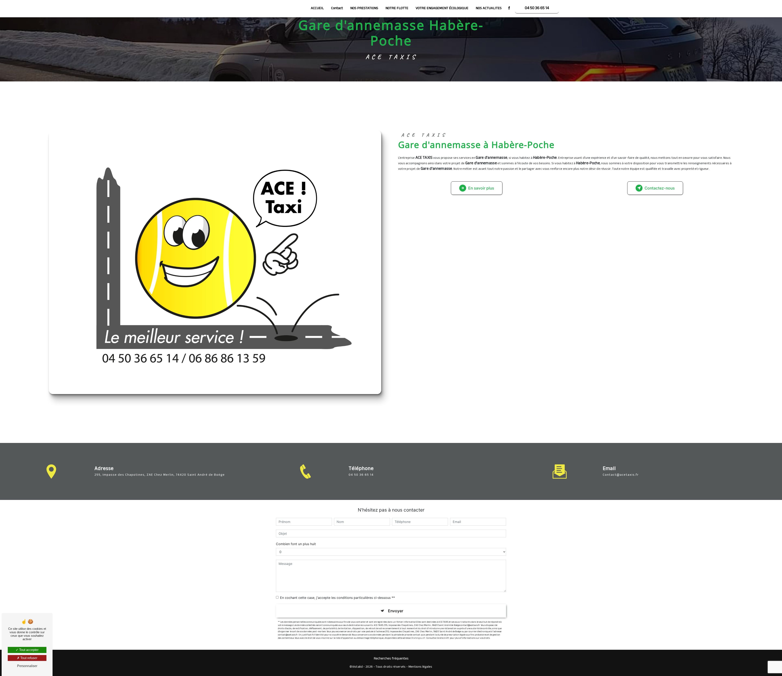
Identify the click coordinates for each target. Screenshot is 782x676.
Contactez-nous (660, 188)
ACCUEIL (317, 8)
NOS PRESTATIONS (364, 8)
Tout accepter (28, 650)
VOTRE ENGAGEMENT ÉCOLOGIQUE (442, 8)
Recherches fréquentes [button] (391, 659)
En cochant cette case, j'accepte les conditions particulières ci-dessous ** (337, 598)
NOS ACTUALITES (489, 8)
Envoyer (395, 610)
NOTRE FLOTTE (397, 8)
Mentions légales (420, 667)
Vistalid (357, 667)
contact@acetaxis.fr (621, 475)
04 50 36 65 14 (537, 8)
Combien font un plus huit (296, 544)
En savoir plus (481, 188)
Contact (337, 8)
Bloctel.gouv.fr (418, 638)
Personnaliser (27, 666)
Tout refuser (28, 658)
